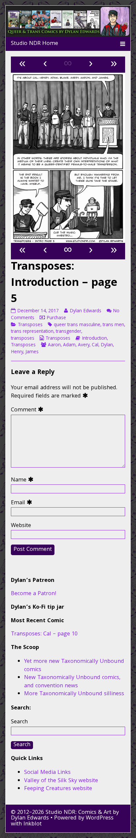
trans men (113, 325)
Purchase (56, 318)
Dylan (107, 345)
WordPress (100, 818)
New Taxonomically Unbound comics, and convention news (72, 682)
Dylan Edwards (85, 311)
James (32, 352)
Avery (83, 345)
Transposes (30, 325)
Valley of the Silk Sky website (61, 781)
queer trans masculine (77, 325)
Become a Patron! (33, 594)
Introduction (94, 339)
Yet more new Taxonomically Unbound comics (74, 666)
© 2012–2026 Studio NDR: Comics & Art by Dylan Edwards (65, 815)
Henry (17, 352)
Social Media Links (47, 773)
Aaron (54, 345)
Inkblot (32, 824)
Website (21, 526)
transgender (68, 332)
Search (19, 722)
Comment (28, 410)
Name (23, 480)
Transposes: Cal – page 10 (44, 634)
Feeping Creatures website (58, 789)
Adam (69, 345)
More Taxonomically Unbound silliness (74, 694)
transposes (22, 339)
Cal (95, 345)
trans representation (32, 332)
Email (23, 503)
